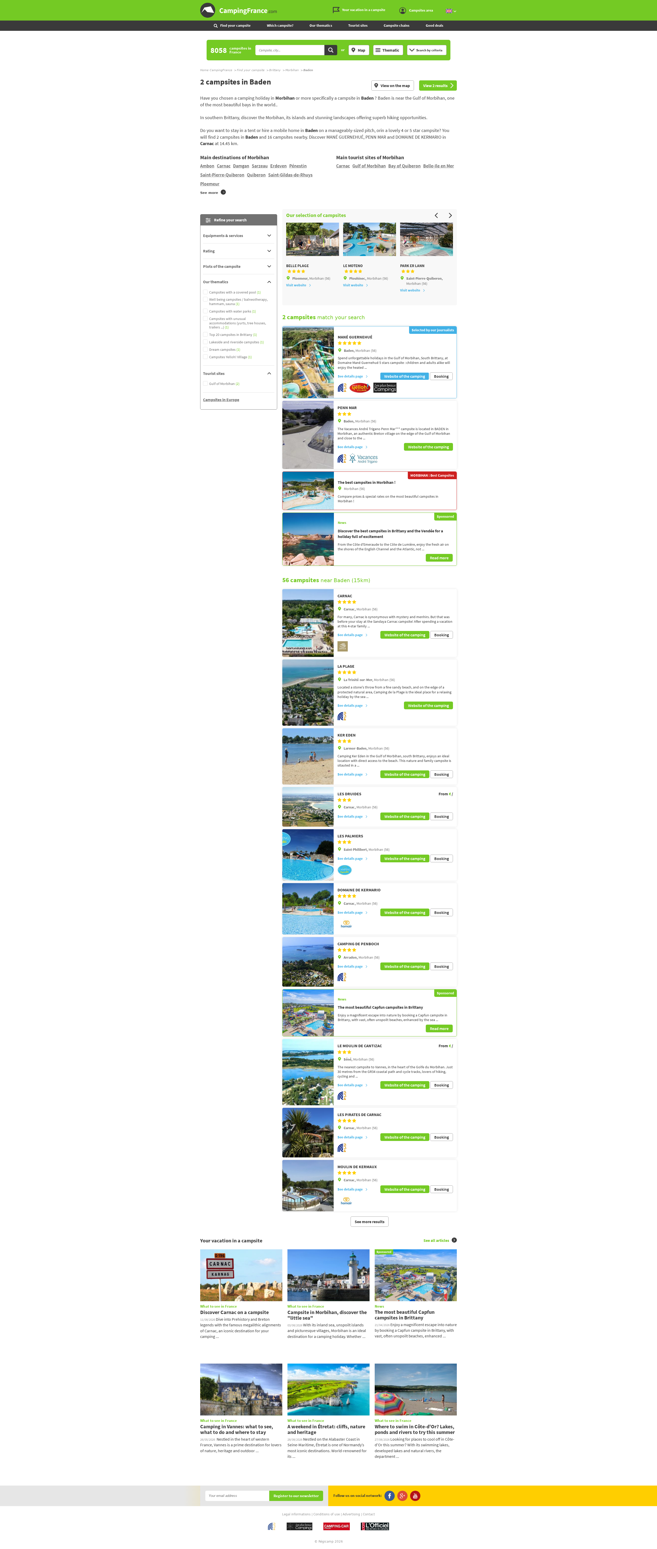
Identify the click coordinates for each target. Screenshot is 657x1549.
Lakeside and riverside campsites (236, 342)
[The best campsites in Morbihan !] (308, 491)
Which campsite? (280, 25)
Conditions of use (326, 1514)
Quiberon (256, 175)
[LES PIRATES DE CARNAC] (308, 1132)
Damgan (241, 166)
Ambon (207, 166)
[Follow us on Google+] (402, 1496)
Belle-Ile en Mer (438, 166)
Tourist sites (358, 25)
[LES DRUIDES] (308, 807)
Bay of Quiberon (404, 166)
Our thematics (321, 25)
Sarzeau (260, 166)
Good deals (434, 25)
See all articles (436, 1240)
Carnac (223, 166)
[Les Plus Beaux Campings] (385, 391)
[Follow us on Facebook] (389, 1496)
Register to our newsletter (296, 1496)
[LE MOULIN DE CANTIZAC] (308, 1072)
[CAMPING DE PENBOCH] (308, 962)
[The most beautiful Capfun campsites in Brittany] (308, 1012)
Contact (369, 1514)
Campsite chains (396, 25)
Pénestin (298, 166)
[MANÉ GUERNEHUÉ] (308, 362)
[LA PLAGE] (308, 692)
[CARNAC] (308, 623)
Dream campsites (224, 349)
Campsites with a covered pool (235, 292)
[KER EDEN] (308, 756)
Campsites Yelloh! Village (230, 357)
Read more (439, 557)
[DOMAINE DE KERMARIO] (308, 908)
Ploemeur (209, 184)
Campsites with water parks (232, 311)
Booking (441, 376)
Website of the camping (404, 376)
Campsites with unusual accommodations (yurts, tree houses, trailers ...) (237, 323)
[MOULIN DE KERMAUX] (308, 1185)
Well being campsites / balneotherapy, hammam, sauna (238, 301)
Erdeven (278, 166)
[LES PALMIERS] (308, 855)
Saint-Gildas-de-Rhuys (290, 175)
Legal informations (296, 1514)
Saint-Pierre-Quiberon (222, 175)
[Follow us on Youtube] (415, 1496)
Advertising (351, 1514)
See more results (369, 1221)
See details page (350, 376)
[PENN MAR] (308, 435)
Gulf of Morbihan (369, 166)
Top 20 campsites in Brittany (233, 335)
